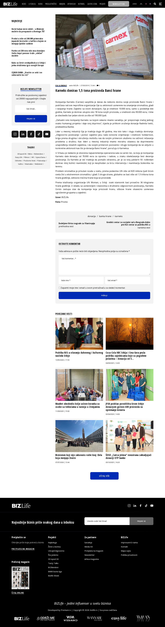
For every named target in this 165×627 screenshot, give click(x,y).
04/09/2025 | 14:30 (113, 363)
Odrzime (18, 160)
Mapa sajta (126, 550)
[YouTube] (46, 134)
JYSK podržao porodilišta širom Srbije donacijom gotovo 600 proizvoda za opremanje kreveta (125, 407)
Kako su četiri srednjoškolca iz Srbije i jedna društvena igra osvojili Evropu (29, 64)
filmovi (27, 157)
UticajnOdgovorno (56, 550)
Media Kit (88, 546)
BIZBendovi (53, 567)
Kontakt (124, 546)
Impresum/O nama (129, 542)
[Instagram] (15, 134)
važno (20, 164)
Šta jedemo (53, 555)
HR (33, 157)
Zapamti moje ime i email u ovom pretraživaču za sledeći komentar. (93, 287)
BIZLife (76, 85)
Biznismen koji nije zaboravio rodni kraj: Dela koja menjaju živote (78, 456)
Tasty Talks (53, 563)
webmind (38, 164)
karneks (119, 216)
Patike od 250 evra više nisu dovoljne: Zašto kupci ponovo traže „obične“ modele (28, 53)
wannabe (29, 164)
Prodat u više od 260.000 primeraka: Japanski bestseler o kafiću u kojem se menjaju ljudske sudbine (29, 41)
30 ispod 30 (21, 154)
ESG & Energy (61, 85)
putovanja (41, 160)
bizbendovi (38, 154)
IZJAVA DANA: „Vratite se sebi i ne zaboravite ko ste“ (27, 73)
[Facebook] (30, 134)
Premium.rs (66, 610)
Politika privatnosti (129, 555)
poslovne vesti (29, 160)
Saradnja (88, 542)
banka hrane (105, 216)
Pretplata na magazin (93, 550)
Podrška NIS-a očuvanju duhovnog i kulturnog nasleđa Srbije (79, 354)
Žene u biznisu (54, 546)
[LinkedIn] (23, 134)
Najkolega (52, 542)
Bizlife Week (53, 575)
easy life (18, 157)
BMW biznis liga (55, 571)
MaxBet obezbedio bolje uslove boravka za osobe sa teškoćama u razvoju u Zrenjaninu (77, 405)
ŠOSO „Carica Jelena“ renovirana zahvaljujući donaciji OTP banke (128, 456)
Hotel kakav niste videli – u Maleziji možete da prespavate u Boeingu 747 (28, 30)
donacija (92, 216)
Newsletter (89, 555)
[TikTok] (38, 134)
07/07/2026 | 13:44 (62, 462)
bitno (30, 154)
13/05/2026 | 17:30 (62, 360)
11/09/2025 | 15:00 (62, 411)
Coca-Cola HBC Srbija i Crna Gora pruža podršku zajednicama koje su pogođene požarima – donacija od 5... (126, 355)
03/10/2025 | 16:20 (113, 462)
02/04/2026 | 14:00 (113, 414)
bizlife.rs (93, 610)
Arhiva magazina (91, 559)
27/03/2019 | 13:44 (88, 85)
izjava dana (40, 157)
